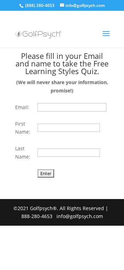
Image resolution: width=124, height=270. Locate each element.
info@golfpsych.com (79, 216)
